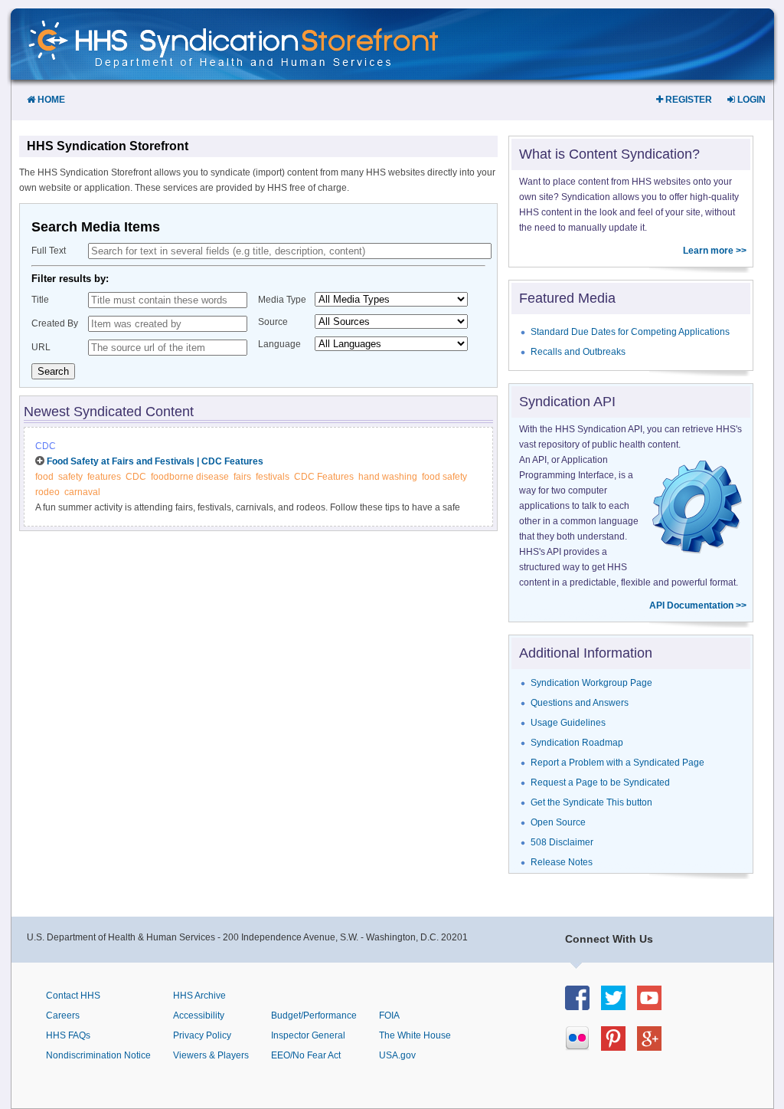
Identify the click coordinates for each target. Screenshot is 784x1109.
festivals (272, 476)
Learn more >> (714, 250)
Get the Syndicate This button (591, 802)
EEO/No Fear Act (306, 1055)
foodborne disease (190, 476)
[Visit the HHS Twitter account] (619, 1006)
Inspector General (308, 1035)
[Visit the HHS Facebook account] (583, 1006)
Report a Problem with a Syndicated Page (617, 762)
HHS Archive (199, 995)
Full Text (48, 250)
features (104, 476)
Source (273, 322)
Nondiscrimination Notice (98, 1055)
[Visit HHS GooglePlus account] (655, 1046)
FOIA (389, 1015)
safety (70, 476)
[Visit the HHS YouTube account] (655, 1006)
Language (279, 344)
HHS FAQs (68, 1035)
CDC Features (324, 476)
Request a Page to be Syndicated (600, 782)
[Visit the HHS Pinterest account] (619, 1046)
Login (750, 99)
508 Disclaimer (562, 842)
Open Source (558, 822)
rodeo (47, 492)
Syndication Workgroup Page (591, 683)
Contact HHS (73, 995)
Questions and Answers (580, 702)
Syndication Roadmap (577, 742)
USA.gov (397, 1055)
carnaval (82, 492)
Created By (54, 323)
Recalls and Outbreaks (578, 351)
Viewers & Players (211, 1055)
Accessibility (198, 1015)
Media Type (282, 299)
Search (53, 371)
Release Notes (562, 862)
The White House (415, 1035)
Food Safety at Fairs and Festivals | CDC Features (155, 461)
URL (41, 347)
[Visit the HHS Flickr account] (583, 1046)
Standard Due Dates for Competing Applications (630, 331)
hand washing (387, 476)
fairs (242, 476)
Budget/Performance (314, 1015)
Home (50, 99)
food (44, 476)
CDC (45, 446)
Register (687, 99)
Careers (63, 1015)
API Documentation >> (697, 605)
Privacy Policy (202, 1035)
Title (40, 299)
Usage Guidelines (568, 722)
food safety (444, 476)
